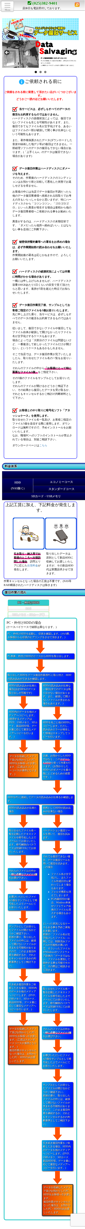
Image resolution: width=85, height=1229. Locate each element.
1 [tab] (36, 72)
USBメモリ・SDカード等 (28, 614)
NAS (28, 608)
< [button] (7, 53)
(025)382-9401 (44, 3)
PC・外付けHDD (28, 602)
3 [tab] (45, 72)
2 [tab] (40, 72)
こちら (43, 445)
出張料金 (32, 565)
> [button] (74, 53)
